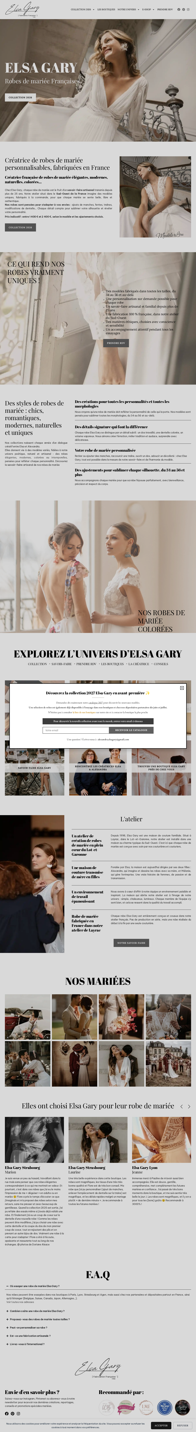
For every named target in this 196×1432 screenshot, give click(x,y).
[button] (182, 688)
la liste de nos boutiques (84, 712)
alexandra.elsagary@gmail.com (113, 739)
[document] (98, 716)
